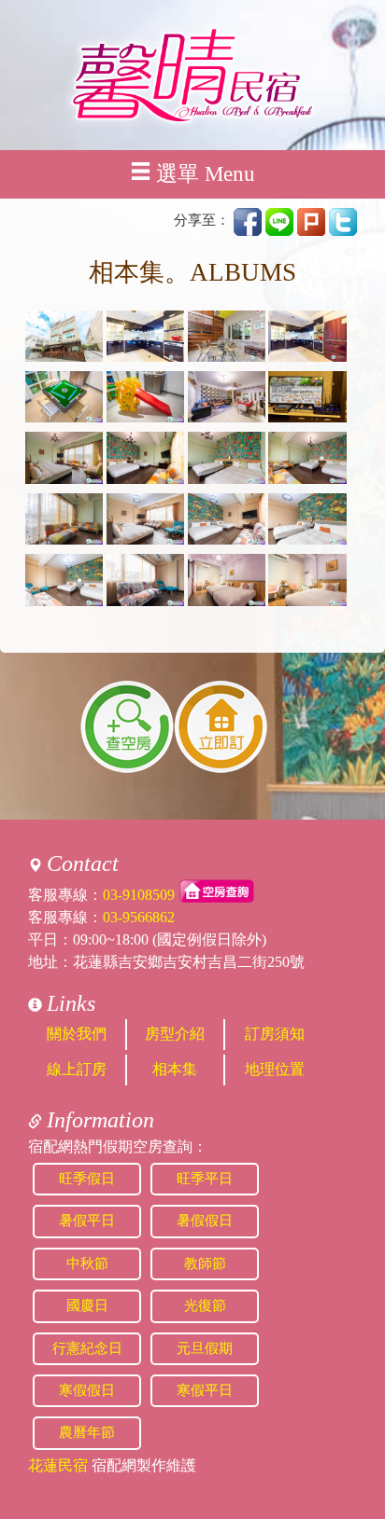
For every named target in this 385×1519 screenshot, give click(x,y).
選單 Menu (205, 174)
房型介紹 (175, 1034)
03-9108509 (139, 895)
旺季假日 (87, 1178)
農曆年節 (87, 1432)
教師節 (205, 1263)
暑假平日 (87, 1220)
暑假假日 (205, 1220)
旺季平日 (205, 1178)
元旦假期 (205, 1348)
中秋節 (87, 1263)
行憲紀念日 (87, 1348)
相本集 (174, 1069)
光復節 (205, 1305)
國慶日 (87, 1305)
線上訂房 (77, 1069)
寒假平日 (205, 1390)
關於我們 (77, 1034)
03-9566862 (139, 917)
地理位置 (275, 1069)
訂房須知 (275, 1034)
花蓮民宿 (58, 1465)
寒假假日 (87, 1390)
